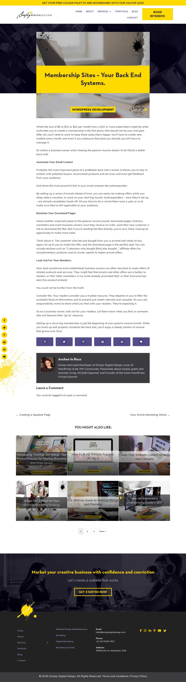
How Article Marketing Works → (150, 414)
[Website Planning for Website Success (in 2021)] (93, 455)
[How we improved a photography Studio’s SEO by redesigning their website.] (144, 501)
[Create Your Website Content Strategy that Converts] (144, 455)
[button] (157, 14)
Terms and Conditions (115, 676)
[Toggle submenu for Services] (110, 11)
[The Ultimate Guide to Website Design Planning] (93, 501)
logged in (58, 395)
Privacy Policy (138, 676)
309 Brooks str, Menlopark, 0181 (111, 650)
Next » (102, 531)
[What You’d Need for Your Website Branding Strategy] (41, 501)
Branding (60, 635)
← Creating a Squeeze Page (33, 414)
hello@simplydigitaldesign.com (111, 632)
